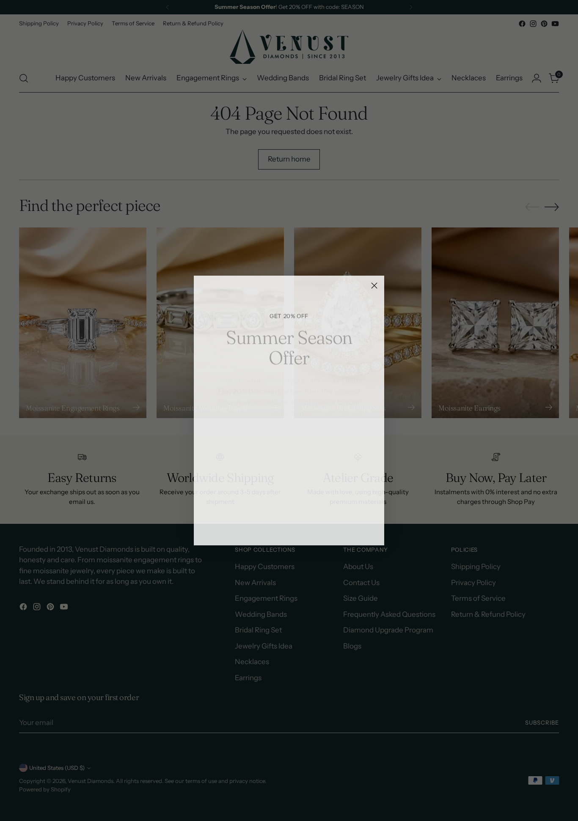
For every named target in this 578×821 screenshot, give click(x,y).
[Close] (374, 285)
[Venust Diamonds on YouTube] (309, 527)
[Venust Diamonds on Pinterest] (296, 527)
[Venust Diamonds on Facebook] (269, 527)
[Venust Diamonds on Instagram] (282, 527)
